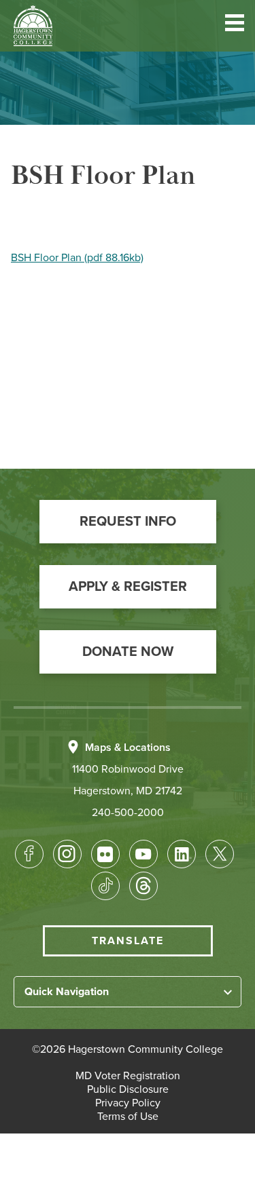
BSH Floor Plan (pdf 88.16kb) (77, 258)
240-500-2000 (128, 812)
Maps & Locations (128, 747)
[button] (234, 25)
